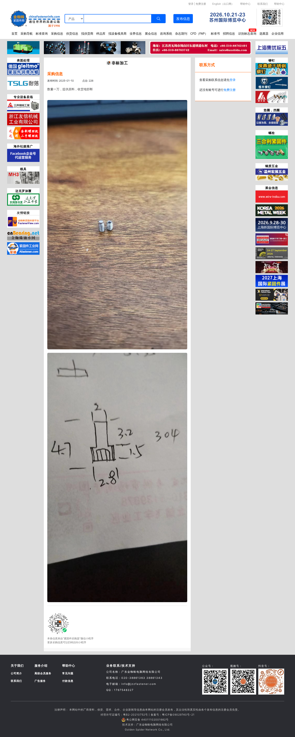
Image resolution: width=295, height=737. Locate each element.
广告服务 (40, 680)
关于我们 (17, 665)
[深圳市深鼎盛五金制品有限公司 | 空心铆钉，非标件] (271, 68)
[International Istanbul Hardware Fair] (271, 239)
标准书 (215, 33)
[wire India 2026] (271, 196)
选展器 (263, 33)
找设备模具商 (117, 33)
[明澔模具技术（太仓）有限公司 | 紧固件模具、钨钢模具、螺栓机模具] (23, 177)
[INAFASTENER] (271, 308)
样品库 (100, 33)
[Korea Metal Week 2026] (271, 210)
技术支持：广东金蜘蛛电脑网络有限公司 (147, 724)
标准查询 (42, 33)
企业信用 (277, 33)
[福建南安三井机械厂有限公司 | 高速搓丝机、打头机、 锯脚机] (23, 105)
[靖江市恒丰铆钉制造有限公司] (271, 83)
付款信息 (67, 680)
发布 (183, 18)
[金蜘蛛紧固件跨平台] (23, 221)
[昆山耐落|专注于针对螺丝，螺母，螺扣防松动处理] (23, 83)
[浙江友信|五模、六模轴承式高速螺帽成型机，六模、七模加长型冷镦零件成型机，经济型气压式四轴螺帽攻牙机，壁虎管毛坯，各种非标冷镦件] (23, 119)
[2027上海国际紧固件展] (271, 280)
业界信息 (136, 33)
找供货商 (87, 33)
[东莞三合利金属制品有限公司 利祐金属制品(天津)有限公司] (271, 147)
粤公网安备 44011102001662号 (147, 719)
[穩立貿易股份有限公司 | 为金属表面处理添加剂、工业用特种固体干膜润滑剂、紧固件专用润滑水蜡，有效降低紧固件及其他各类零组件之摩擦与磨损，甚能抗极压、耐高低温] (23, 68)
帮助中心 (245, 3)
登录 (190, 3)
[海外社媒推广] (23, 155)
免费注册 (201, 3)
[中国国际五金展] (271, 224)
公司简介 (16, 673)
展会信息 (151, 33)
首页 (14, 33)
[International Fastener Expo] (271, 294)
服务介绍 (41, 665)
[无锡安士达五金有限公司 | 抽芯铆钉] (271, 96)
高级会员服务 (43, 673)
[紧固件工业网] (23, 248)
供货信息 (72, 33)
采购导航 (27, 33)
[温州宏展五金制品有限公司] (271, 174)
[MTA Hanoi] (271, 266)
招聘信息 (229, 33)
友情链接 (23, 212)
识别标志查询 (247, 33)
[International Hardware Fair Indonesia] (271, 253)
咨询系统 (166, 33)
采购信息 (57, 33)
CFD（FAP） (199, 33)
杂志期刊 (181, 33)
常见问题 (67, 673)
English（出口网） (223, 3)
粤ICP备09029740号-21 (178, 714)
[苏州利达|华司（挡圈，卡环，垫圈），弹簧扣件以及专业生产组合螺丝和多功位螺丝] (271, 119)
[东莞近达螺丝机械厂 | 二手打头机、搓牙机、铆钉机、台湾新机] (23, 133)
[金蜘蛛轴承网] (23, 234)
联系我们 (262, 3)
